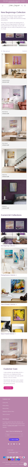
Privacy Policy (6, 405)
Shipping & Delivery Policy (8, 411)
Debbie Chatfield (9, 462)
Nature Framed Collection (7, 333)
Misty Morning (5, 111)
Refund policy (23, 462)
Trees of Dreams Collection (8, 304)
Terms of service (14, 464)
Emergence (4, 206)
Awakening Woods (6, 80)
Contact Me (8, 387)
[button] (2, 5)
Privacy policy (7, 464)
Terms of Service (6, 414)
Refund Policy (6, 408)
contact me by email (12, 425)
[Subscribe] (21, 434)
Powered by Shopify (15, 462)
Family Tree (4, 174)
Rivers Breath (5, 143)
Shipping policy (21, 464)
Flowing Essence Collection (8, 275)
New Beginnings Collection (8, 245)
